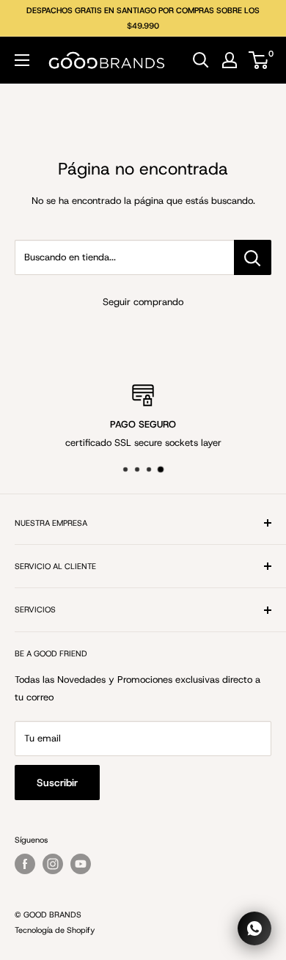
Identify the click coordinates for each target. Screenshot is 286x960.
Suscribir (57, 782)
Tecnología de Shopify (55, 930)
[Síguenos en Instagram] (53, 864)
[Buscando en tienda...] (252, 257)
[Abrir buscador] (201, 60)
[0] (259, 60)
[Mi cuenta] (229, 60)
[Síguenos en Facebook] (25, 864)
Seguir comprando (143, 302)
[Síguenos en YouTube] (80, 864)
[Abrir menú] (22, 60)
